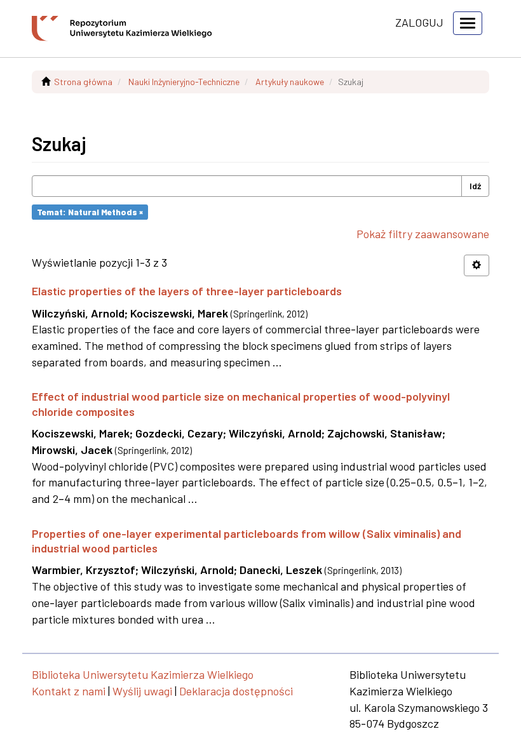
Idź (475, 185)
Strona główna (83, 81)
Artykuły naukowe (289, 81)
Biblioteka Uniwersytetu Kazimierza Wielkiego (143, 674)
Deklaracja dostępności (236, 691)
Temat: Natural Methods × (90, 211)
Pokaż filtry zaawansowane (422, 234)
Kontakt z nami (68, 691)
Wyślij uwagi (142, 691)
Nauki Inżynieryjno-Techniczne (184, 81)
